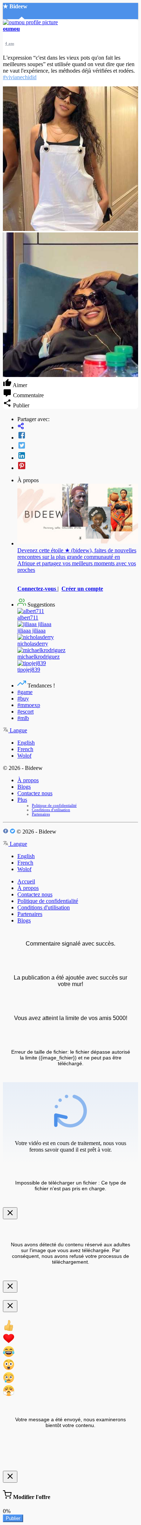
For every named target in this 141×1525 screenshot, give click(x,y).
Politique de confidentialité (54, 805)
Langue (17, 730)
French (25, 749)
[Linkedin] (77, 456)
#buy (23, 698)
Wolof (24, 756)
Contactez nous (34, 793)
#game (25, 692)
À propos (28, 780)
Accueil (26, 881)
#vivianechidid (20, 77)
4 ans (9, 43)
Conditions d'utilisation (51, 810)
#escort (25, 711)
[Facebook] (77, 436)
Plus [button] (22, 800)
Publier (13, 1518)
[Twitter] (77, 446)
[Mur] (77, 427)
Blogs (24, 787)
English (26, 743)
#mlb (23, 718)
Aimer (19, 385)
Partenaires (41, 814)
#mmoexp (28, 705)
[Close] (10, 1213)
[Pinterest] (77, 466)
